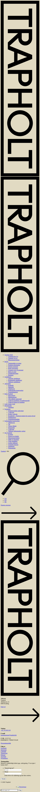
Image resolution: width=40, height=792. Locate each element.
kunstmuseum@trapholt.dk (9, 735)
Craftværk (11, 412)
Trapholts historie (13, 444)
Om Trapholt (8, 433)
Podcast (3, 755)
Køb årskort (11, 395)
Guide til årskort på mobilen (16, 402)
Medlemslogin (12, 397)
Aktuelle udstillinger (14, 378)
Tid (9, 424)
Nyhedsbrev (4, 758)
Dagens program (13, 367)
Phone (6, 772)
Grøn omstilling (12, 441)
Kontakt (10, 434)
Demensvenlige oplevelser (16, 411)
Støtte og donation (13, 439)
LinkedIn (3, 751)
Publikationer (12, 417)
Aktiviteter (7, 383)
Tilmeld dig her (9, 768)
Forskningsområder (14, 419)
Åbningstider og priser (14, 363)
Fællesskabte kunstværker (15, 390)
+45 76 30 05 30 (6, 730)
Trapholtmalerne (13, 392)
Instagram (4, 750)
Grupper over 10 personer (15, 370)
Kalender (11, 385)
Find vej (3, 707)
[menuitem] (5, 498)
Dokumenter (12, 448)
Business (10, 375)
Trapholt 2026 (8, 355)
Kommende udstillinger (15, 380)
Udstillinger (7, 377)
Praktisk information (14, 365)
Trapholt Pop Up (13, 356)
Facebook (4, 748)
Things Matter (12, 426)
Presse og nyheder (13, 436)
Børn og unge (12, 372)
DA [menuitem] (5, 498)
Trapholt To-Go (12, 358)
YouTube (3, 756)
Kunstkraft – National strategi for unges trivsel (21, 416)
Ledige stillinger (13, 443)
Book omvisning (13, 368)
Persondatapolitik (6, 743)
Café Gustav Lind (9, 404)
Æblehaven (11, 389)
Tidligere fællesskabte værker (16, 431)
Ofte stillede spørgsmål (15, 399)
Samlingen (11, 446)
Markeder (11, 387)
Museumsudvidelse (13, 360)
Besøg (6, 361)
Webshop (11, 407)
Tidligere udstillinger (14, 382)
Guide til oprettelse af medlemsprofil (18, 400)
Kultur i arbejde (12, 414)
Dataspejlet (11, 428)
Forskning (7, 409)
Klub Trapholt (8, 394)
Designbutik (8, 406)
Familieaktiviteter (13, 373)
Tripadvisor (4, 753)
